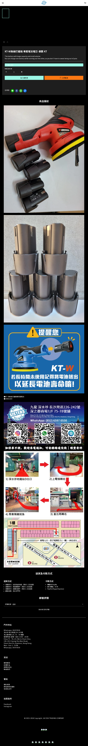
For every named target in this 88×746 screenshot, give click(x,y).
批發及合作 (8, 689)
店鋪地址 (7, 665)
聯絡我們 (7, 669)
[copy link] (25, 90)
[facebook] (16, 90)
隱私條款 (7, 684)
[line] (12, 90)
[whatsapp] (20, 90)
